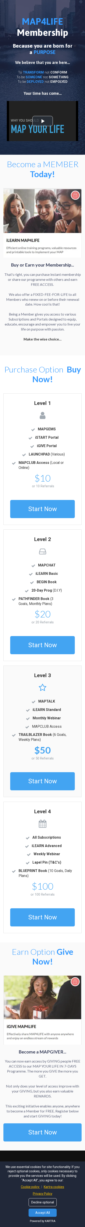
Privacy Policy (42, 1193)
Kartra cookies (54, 1187)
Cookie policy (30, 1187)
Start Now (42, 509)
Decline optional (42, 1202)
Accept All (42, 1213)
